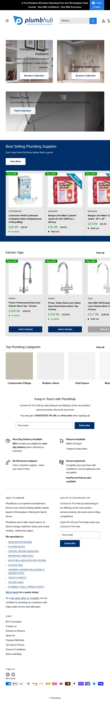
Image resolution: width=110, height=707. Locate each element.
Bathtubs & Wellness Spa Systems (27, 560)
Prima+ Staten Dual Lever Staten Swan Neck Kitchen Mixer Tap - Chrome (64, 306)
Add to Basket (25, 329)
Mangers (53, 211)
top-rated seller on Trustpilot (25, 598)
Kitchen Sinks (15, 582)
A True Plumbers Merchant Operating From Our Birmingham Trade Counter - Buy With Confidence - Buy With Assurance (54, 5)
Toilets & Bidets (17, 577)
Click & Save (97, 5)
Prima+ (12, 298)
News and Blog (13, 654)
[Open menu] (7, 21)
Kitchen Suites (16, 546)
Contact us (11, 626)
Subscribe (84, 425)
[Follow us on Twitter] (13, 675)
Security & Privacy (15, 645)
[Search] (93, 21)
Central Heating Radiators (23, 551)
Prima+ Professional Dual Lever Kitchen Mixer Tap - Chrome (24, 304)
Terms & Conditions (16, 649)
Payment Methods (15, 640)
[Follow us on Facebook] (8, 675)
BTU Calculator (13, 622)
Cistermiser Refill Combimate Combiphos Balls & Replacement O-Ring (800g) (25, 218)
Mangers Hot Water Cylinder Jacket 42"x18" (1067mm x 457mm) (62, 218)
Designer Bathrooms (20, 542)
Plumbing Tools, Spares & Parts (26, 587)
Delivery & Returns (15, 631)
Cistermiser (15, 211)
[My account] (103, 20)
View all (100, 253)
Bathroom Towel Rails (21, 556)
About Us (10, 635)
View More (15, 161)
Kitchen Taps (15, 565)
